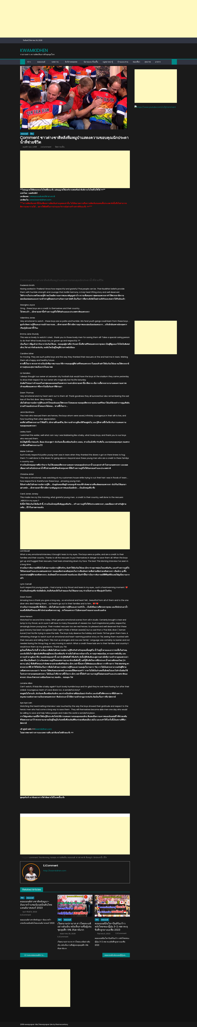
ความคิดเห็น (62, 857)
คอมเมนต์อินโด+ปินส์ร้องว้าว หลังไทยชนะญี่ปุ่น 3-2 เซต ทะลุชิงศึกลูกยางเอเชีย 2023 (111, 926)
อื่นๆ (32, 134)
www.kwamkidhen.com (40, 199)
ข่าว (29, 61)
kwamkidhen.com (43, 729)
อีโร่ (105, 857)
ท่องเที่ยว (136, 61)
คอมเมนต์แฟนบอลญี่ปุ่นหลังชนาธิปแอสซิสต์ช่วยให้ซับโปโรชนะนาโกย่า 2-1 (117, 955)
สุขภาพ (148, 61)
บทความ (55, 61)
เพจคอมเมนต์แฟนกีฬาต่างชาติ (42, 196)
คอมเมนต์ (41, 61)
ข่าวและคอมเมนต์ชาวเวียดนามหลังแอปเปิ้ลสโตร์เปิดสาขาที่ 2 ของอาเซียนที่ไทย (36, 955)
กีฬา (22, 898)
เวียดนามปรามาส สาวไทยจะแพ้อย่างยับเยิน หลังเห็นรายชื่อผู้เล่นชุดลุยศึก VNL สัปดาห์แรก (74, 926)
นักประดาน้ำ (98, 857)
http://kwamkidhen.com (54, 870)
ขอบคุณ (53, 857)
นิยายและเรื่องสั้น (91, 61)
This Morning (44, 857)
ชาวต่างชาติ (80, 857)
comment (33, 857)
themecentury (62, 1024)
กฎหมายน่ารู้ (108, 61)
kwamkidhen (34, 50)
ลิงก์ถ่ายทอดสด (71, 61)
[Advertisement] (80, 19)
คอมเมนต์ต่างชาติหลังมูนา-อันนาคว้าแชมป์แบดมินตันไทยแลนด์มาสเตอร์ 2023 (36, 904)
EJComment (46, 147)
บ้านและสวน (123, 61)
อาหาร (158, 61)
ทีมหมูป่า (89, 857)
